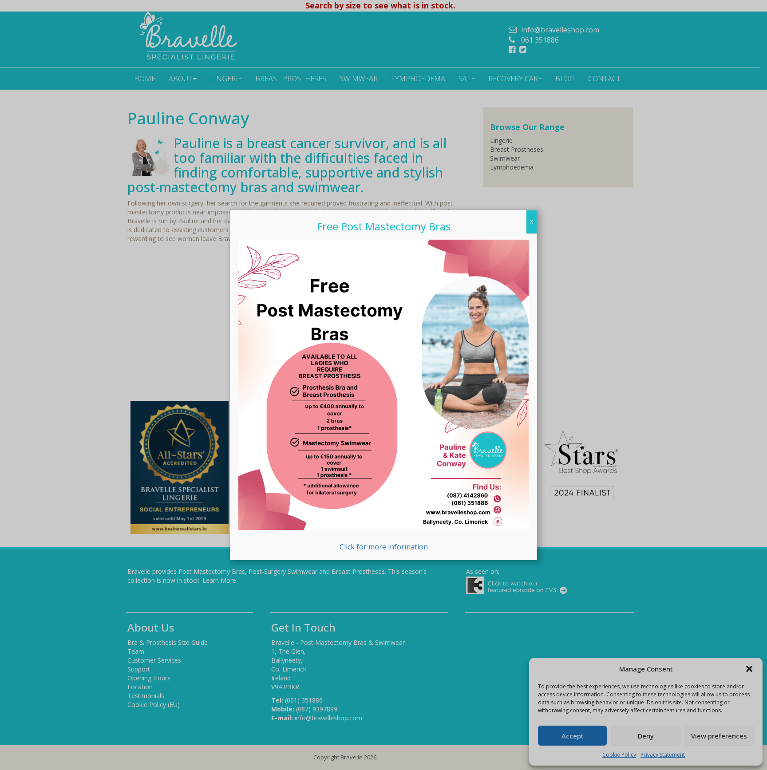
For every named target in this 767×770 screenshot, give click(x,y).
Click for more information (384, 546)
